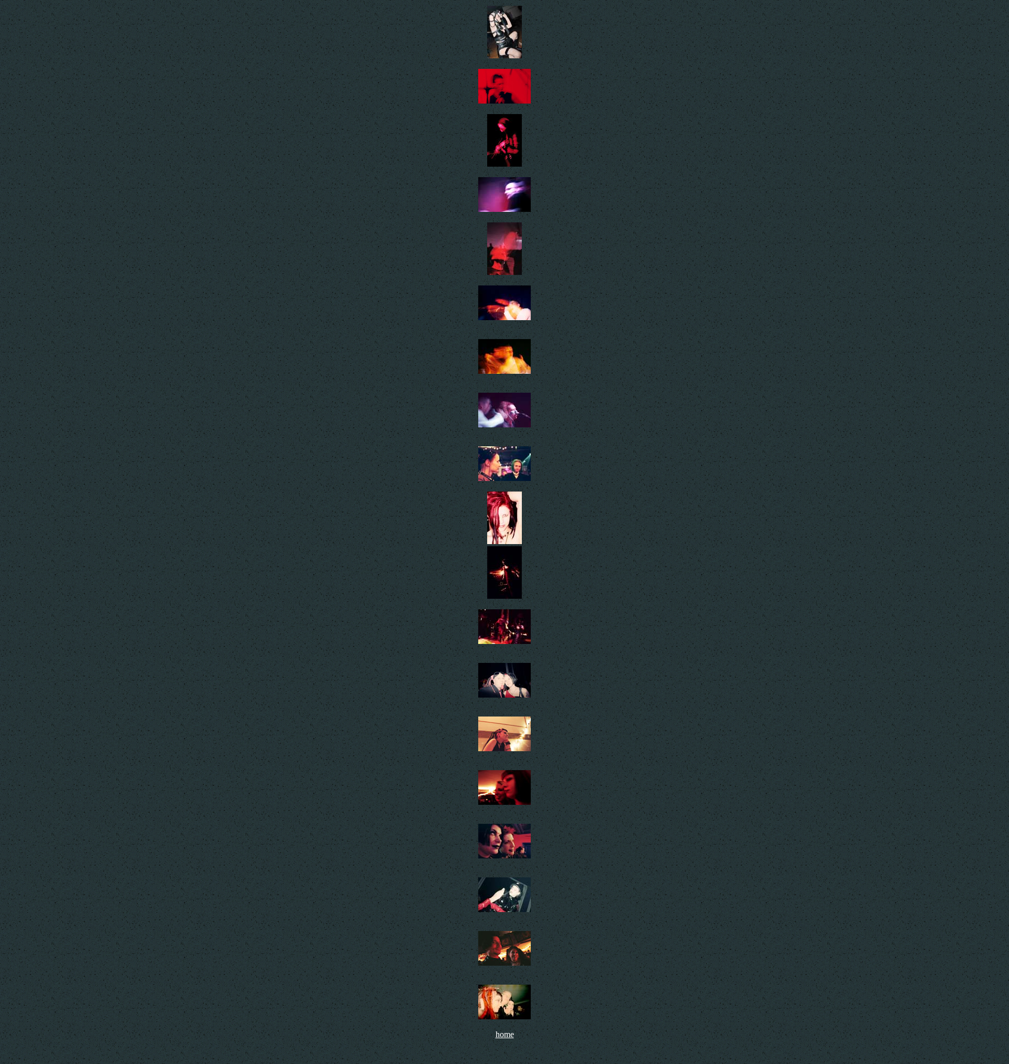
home (505, 1034)
